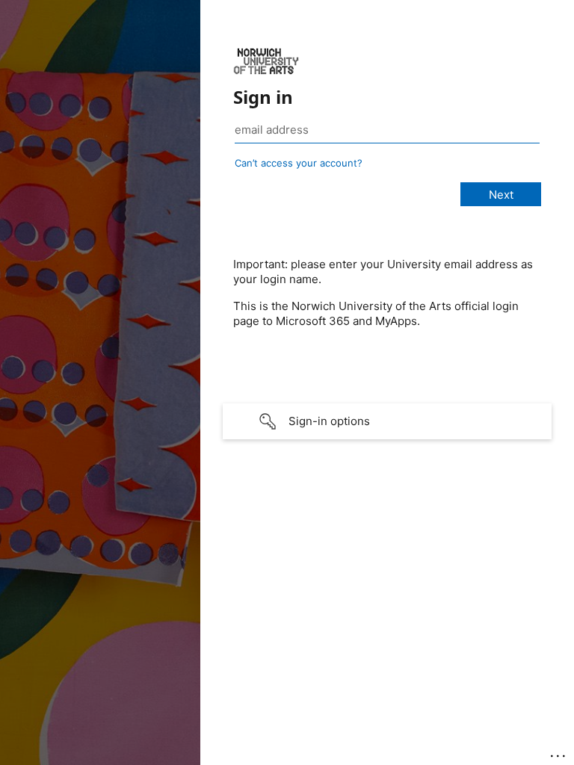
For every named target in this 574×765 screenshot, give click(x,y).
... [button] (559, 752)
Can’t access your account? (298, 163)
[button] (387, 421)
